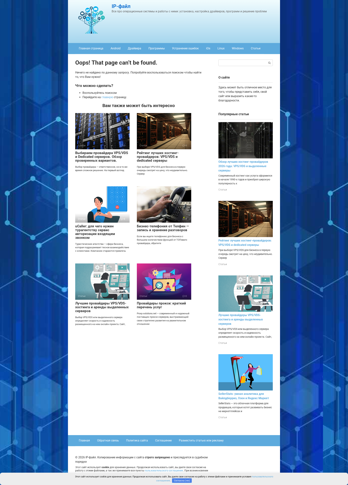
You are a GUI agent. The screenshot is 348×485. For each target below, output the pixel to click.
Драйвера (134, 48)
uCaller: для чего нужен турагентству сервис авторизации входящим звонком (95, 232)
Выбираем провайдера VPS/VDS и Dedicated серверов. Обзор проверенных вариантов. (101, 157)
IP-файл (121, 6)
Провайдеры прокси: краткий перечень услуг (161, 305)
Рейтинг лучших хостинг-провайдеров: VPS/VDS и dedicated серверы (158, 157)
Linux (221, 48)
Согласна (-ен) (182, 480)
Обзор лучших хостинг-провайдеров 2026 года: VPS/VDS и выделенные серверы (243, 166)
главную (107, 97)
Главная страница (91, 48)
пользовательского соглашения (164, 470)
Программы (156, 48)
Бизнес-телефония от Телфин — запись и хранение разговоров (163, 228)
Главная (84, 440)
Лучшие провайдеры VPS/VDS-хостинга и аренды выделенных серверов (102, 307)
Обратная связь (108, 440)
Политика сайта (137, 440)
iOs (208, 48)
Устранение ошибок (185, 48)
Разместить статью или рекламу (201, 440)
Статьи (255, 48)
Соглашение (163, 440)
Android (116, 48)
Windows (238, 48)
